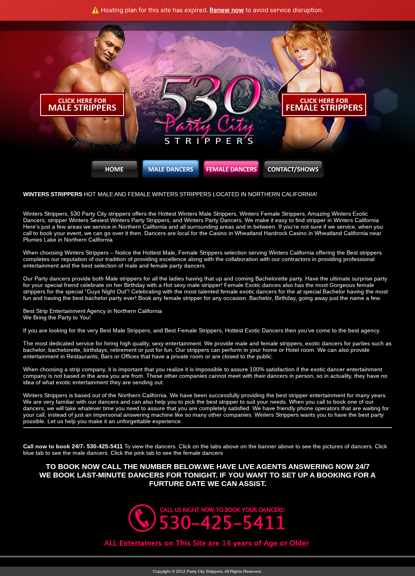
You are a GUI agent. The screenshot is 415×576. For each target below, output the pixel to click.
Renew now (227, 10)
